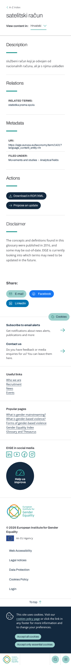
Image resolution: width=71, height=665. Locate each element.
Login (12, 588)
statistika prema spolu (21, 104)
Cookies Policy (18, 579)
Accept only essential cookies (35, 644)
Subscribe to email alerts (23, 325)
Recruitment (13, 384)
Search (55, 659)
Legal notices (17, 560)
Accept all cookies (28, 636)
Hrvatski (36, 25)
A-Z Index (14, 7)
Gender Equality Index (20, 427)
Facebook (24, 454)
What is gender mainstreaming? (26, 414)
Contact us (13, 343)
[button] (16, 294)
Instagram (32, 454)
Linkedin (9, 454)
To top (33, 602)
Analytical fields (49, 160)
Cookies (61, 316)
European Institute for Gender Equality (10, 659)
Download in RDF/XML (28, 195)
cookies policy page (28, 618)
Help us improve (20, 481)
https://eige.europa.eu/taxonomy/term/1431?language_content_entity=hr (35, 146)
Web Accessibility (20, 550)
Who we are (13, 380)
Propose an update (25, 205)
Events (10, 392)
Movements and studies (22, 160)
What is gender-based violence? (26, 419)
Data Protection (19, 569)
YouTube (17, 454)
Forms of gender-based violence (26, 423)
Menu (65, 659)
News (9, 388)
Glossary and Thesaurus (21, 431)
